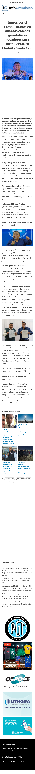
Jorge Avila (20, 479)
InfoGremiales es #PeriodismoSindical (15, 748)
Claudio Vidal (9, 479)
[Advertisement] (17, 99)
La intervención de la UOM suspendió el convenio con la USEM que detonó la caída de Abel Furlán (16, 604)
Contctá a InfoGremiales (10, 751)
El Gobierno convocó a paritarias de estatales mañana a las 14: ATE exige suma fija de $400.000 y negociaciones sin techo (17, 596)
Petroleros (17, 482)
